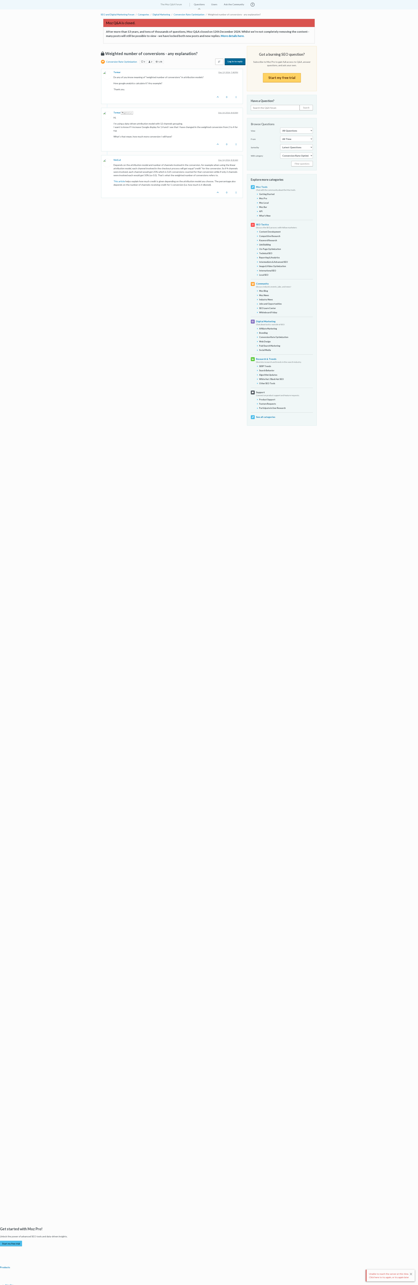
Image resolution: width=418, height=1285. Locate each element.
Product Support (267, 399)
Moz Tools (261, 186)
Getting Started (266, 194)
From (253, 139)
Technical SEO (265, 253)
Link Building (265, 244)
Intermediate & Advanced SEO (273, 262)
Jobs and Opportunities (270, 304)
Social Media (265, 350)
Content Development (270, 232)
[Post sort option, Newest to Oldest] (219, 62)
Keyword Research (268, 240)
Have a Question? (262, 101)
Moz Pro (263, 198)
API (261, 211)
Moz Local (264, 203)
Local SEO (263, 275)
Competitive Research (269, 236)
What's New (265, 216)
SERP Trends (265, 366)
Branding (263, 333)
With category (257, 156)
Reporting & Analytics (269, 257)
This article (119, 181)
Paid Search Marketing (269, 346)
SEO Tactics (262, 224)
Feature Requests (267, 404)
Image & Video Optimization (272, 266)
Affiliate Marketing (268, 328)
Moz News (264, 295)
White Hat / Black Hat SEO (271, 379)
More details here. (232, 36)
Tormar (117, 72)
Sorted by (255, 147)
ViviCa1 (117, 160)
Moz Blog (263, 291)
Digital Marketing (265, 321)
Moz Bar (263, 207)
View (253, 131)
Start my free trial (281, 78)
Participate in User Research (272, 408)
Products (5, 1267)
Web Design (265, 341)
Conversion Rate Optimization (121, 61)
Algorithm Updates (268, 375)
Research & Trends (266, 359)
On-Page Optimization (270, 249)
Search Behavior (266, 370)
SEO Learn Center (267, 308)
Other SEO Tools (267, 383)
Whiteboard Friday (268, 312)
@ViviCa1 (128, 113)
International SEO (267, 270)
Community (262, 283)
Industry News (266, 299)
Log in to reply (235, 61)
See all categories (265, 417)
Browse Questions (262, 124)
